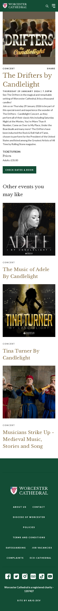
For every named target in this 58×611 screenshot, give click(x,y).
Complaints (15, 558)
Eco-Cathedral (41, 558)
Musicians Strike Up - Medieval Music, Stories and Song (28, 439)
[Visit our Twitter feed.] (16, 578)
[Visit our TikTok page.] (41, 578)
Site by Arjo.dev (29, 600)
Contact (39, 507)
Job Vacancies (42, 548)
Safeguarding (16, 548)
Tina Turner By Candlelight (21, 354)
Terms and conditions (29, 537)
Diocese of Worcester (29, 517)
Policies (29, 527)
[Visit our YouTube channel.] (50, 578)
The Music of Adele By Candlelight (26, 273)
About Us (19, 507)
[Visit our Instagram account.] (25, 578)
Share (51, 68)
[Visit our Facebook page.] (8, 578)
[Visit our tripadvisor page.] (33, 578)
